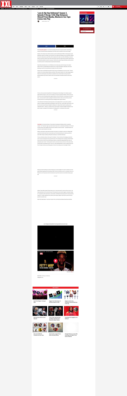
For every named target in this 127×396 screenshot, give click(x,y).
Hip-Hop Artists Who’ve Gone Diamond (39, 318)
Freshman (21, 6)
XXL (71, 271)
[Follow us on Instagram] (103, 6)
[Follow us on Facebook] (111, 6)
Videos (26, 6)
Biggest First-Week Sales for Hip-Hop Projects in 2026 (55, 301)
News (13, 6)
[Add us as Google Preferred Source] (101, 6)
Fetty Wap (39, 124)
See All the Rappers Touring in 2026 (40, 301)
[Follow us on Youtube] (108, 6)
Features (33, 6)
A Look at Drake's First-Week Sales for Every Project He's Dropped (87, 22)
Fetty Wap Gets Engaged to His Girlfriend (71, 318)
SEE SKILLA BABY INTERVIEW (50, 8)
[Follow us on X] (106, 6)
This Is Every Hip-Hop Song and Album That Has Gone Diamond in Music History (54, 319)
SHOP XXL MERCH (42, 8)
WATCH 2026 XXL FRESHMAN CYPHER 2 (21, 8)
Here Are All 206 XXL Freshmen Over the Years (39, 334)
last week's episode (42, 49)
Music (17, 6)
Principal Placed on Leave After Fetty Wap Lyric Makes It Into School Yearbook (71, 335)
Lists (37, 6)
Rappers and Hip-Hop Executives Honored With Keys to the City (71, 302)
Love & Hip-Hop (47, 275)
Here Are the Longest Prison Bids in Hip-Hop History (55, 334)
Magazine (41, 6)
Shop (29, 6)
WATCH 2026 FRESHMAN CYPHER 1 (10, 8)
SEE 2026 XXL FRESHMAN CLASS (33, 8)
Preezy (40, 21)
